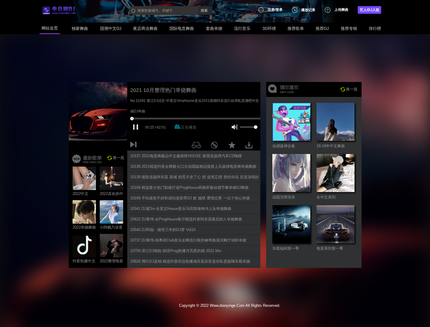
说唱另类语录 (283, 197)
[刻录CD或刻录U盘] (216, 146)
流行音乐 (242, 28)
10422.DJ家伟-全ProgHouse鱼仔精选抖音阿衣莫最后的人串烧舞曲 (186, 219)
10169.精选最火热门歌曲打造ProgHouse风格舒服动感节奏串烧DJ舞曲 (189, 187)
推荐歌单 (296, 28)
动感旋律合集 (283, 146)
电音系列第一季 (330, 248)
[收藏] (233, 146)
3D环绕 (269, 28)
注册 (271, 10)
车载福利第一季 (285, 248)
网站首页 (50, 28)
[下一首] (134, 146)
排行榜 (375, 28)
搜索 (204, 10)
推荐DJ (322, 28)
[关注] (197, 146)
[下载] (251, 146)
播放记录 (308, 10)
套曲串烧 (214, 28)
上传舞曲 (341, 10)
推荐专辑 (349, 28)
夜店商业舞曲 (145, 28)
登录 (279, 10)
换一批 (118, 157)
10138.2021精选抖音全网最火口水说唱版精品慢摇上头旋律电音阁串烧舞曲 (193, 166)
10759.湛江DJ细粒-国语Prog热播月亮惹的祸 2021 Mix (175, 251)
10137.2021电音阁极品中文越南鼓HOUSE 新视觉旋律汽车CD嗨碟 (186, 156)
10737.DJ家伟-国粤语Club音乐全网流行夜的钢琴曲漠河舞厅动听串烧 (188, 240)
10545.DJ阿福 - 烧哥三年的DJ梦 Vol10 (162, 229)
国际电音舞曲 (181, 28)
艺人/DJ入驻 (369, 10)
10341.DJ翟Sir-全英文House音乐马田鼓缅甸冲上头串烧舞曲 (180, 208)
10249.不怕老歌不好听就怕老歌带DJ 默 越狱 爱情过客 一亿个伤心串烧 (190, 198)
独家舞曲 (80, 28)
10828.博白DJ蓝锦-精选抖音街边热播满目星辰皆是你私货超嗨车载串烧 (190, 261)
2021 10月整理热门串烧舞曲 (163, 90)
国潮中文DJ (110, 28)
